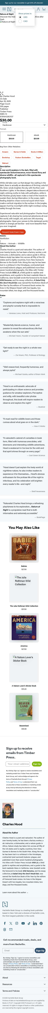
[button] (24, 93)
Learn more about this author (14, 892)
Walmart (5, 163)
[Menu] (4, 9)
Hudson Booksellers (23, 157)
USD (25, 17)
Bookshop (6, 157)
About (5, 977)
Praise (2, 295)
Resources (7, 984)
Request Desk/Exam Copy (13, 232)
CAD (25, 21)
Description (5, 166)
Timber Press (6, 111)
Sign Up (37, 764)
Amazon (5, 152)
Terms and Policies (11, 990)
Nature (3, 243)
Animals (12, 243)
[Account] (38, 9)
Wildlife (21, 243)
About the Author (8, 246)
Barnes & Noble (20, 152)
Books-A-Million (37, 152)
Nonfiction (4, 238)
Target (38, 157)
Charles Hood (9, 96)
